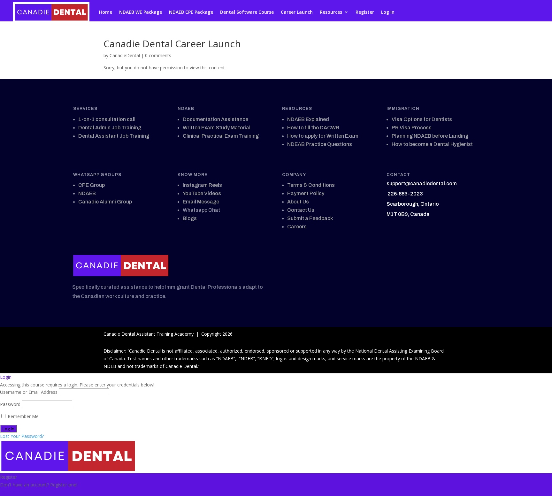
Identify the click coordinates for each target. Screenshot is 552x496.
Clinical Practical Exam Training (221, 136)
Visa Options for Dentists (422, 119)
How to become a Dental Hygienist (432, 144)
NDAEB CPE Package (191, 12)
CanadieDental (125, 55)
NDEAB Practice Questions (319, 144)
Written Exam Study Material (216, 127)
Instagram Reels (202, 185)
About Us (298, 201)
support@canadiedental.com (422, 183)
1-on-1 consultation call (106, 119)
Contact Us (300, 210)
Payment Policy (305, 193)
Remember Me (22, 416)
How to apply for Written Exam (322, 136)
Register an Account (21, 492)
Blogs (190, 218)
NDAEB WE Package (140, 12)
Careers (297, 226)
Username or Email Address (28, 392)
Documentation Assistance (215, 119)
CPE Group (91, 185)
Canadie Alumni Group (105, 201)
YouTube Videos (202, 193)
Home (105, 12)
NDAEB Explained (308, 119)
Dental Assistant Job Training (113, 136)
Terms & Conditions (311, 185)
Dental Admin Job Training (109, 127)
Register (365, 12)
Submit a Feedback (310, 218)
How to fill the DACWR (313, 127)
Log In (388, 12)
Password (10, 404)
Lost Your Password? (22, 436)
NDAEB (87, 193)
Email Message (201, 201)
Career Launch (297, 12)
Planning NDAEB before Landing (430, 136)
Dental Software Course (247, 12)
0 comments (158, 55)
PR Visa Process (412, 127)
